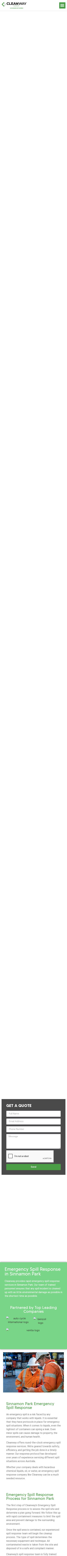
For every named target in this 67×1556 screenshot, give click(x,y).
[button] (62, 5)
